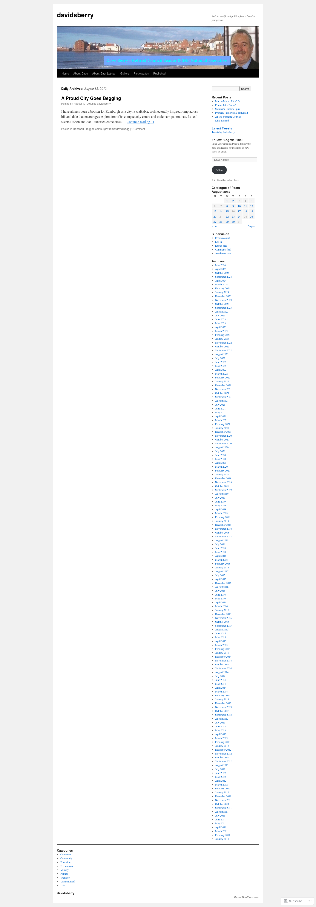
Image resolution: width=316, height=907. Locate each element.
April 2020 (220, 462)
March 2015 (221, 645)
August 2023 (222, 311)
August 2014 (222, 672)
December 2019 (223, 478)
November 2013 (223, 707)
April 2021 (220, 416)
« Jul (214, 226)
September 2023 (223, 307)
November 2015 (223, 617)
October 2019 (222, 486)
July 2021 (220, 404)
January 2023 (222, 338)
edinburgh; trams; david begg (112, 129)
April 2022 (220, 369)
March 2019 (221, 513)
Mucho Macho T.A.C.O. (227, 101)
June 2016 (220, 594)
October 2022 (222, 346)
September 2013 (223, 714)
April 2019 (220, 509)
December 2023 (223, 296)
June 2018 (220, 548)
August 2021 (222, 400)
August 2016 (222, 586)
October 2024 (222, 272)
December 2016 (223, 583)
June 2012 (220, 773)
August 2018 (222, 540)
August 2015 (222, 629)
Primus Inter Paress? (225, 105)
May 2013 (220, 730)
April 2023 (220, 327)
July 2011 (220, 815)
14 (220, 211)
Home (65, 73)
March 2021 (221, 420)
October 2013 (222, 711)
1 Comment (138, 129)
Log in (218, 241)
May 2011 (220, 823)
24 (239, 216)
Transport (78, 129)
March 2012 (221, 784)
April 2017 (220, 579)
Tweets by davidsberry (223, 132)
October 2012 (222, 757)
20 (214, 216)
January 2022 (222, 381)
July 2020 (220, 451)
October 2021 (222, 393)
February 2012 (222, 788)
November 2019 (223, 482)
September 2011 (223, 807)
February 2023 (222, 334)
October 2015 (222, 621)
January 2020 (222, 474)
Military (64, 869)
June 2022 (220, 362)
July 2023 (220, 315)
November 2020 (223, 435)
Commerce (65, 854)
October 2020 (222, 439)
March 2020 (221, 466)
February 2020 (222, 470)
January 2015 (222, 652)
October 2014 (222, 664)
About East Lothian (104, 73)
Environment (67, 866)
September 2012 (223, 761)
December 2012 (223, 749)
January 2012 (222, 792)
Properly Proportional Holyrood (231, 112)
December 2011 (223, 796)
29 (227, 221)
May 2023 (220, 323)
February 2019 (222, 517)
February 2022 (222, 377)
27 (214, 221)
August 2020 (222, 447)
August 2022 (222, 354)
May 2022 (220, 365)
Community (66, 858)
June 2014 (220, 679)
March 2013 (221, 738)
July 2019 (220, 497)
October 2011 (222, 804)
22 (227, 216)
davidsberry (75, 14)
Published (159, 73)
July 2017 (220, 575)
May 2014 (220, 683)
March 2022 (221, 373)
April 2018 (220, 555)
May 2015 (220, 637)
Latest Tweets (222, 128)
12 (251, 206)
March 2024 (221, 284)
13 (214, 211)
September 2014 (223, 668)
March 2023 (221, 331)
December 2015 (223, 614)
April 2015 (220, 641)
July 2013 (220, 722)
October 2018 (222, 532)
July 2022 (220, 358)
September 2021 (223, 396)
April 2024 (220, 280)
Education (65, 862)
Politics (64, 873)
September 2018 (223, 536)
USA (63, 885)
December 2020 (223, 431)
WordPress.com (223, 253)
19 (251, 211)
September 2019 (223, 490)
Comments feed (223, 249)
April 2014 (220, 687)
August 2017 (222, 571)
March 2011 (221, 831)
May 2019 (220, 505)
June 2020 (220, 455)
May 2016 (220, 598)
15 (227, 211)
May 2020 (220, 459)
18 (245, 211)
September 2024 (223, 276)
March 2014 (221, 691)
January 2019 (222, 521)
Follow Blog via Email (227, 140)
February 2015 (222, 648)
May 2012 (220, 776)
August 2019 (222, 493)
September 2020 (223, 443)
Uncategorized (67, 881)
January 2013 (222, 745)
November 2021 (223, 389)
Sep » (251, 226)
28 (220, 221)
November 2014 (223, 660)
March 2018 (221, 559)
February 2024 (222, 288)
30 (233, 221)
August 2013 (222, 718)
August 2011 (222, 811)
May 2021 (220, 412)
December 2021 (223, 385)
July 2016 (220, 590)
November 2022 (223, 342)
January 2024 (222, 292)
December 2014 (223, 656)
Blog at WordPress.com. (246, 897)
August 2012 (222, 765)
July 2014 (220, 676)
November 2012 (223, 753)
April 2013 (220, 734)
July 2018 (220, 544)
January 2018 (222, 567)
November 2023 (223, 300)
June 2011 (220, 819)
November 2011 (223, 800)
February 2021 (222, 424)
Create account (222, 238)
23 (233, 216)
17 (239, 211)
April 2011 (220, 827)
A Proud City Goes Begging (91, 98)
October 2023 (222, 303)
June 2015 (220, 633)
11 (245, 206)
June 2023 (220, 319)
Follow (219, 170)
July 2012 (220, 769)
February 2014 (222, 695)
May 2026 (220, 265)
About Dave (80, 73)
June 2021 (220, 408)
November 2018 (223, 528)
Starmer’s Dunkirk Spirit (227, 108)
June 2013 (220, 726)
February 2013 (222, 742)
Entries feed (221, 245)
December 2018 (223, 524)
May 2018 (220, 552)
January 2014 (222, 699)
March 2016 (221, 606)
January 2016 (222, 610)
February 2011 (222, 835)
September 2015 (223, 625)
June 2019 (220, 501)
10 (239, 206)
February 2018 (222, 563)
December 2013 (223, 703)
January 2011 (222, 838)
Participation (141, 73)
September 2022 (223, 350)
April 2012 (220, 780)
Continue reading (140, 121)
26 (251, 216)
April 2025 (220, 269)
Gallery (124, 73)
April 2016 (220, 602)
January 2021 (222, 427)
